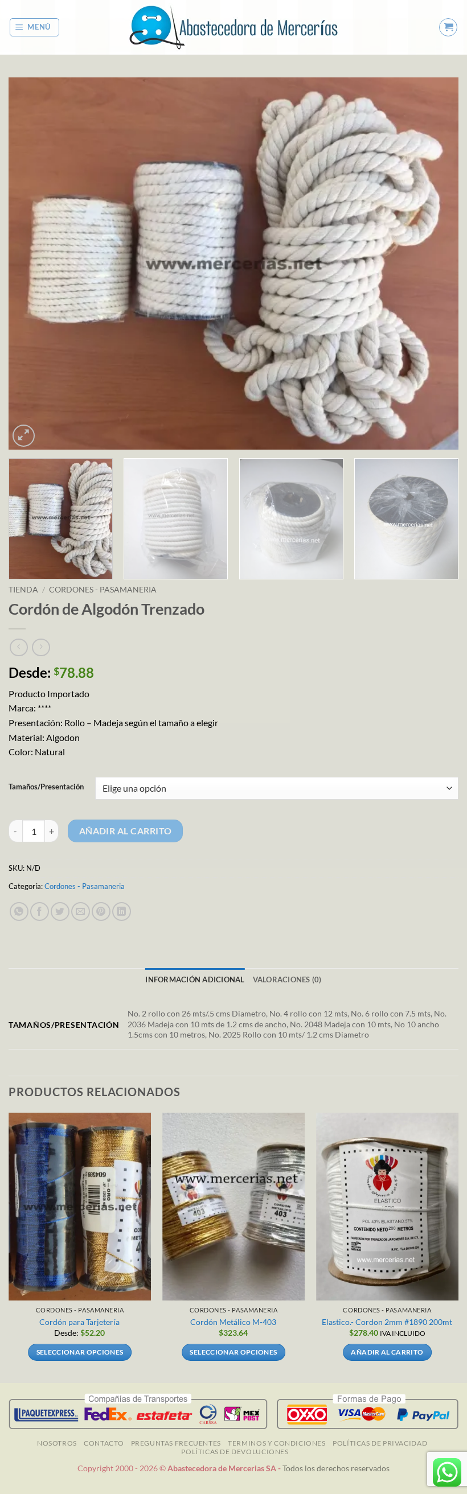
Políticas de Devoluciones (234, 1451)
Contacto (104, 1443)
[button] (35, 27)
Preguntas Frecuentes (176, 1443)
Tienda (23, 589)
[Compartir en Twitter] (60, 911)
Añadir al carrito (125, 831)
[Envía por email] (80, 911)
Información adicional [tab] (194, 979)
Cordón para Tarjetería (79, 1322)
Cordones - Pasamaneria (103, 589)
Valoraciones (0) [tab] (287, 979)
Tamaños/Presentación (46, 787)
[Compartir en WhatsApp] (19, 911)
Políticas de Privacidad (380, 1443)
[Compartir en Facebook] (39, 911)
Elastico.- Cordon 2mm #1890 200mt (387, 1322)
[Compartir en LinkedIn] (121, 911)
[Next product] (18, 647)
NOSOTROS (57, 1443)
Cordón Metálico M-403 (233, 1322)
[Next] (435, 263)
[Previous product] (41, 647)
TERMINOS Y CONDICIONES (276, 1443)
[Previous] (32, 263)
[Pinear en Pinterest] (101, 911)
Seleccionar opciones (80, 1352)
